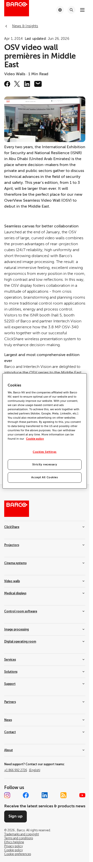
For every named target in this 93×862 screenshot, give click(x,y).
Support (10, 684)
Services (10, 659)
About (8, 750)
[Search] (71, 10)
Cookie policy (35, 438)
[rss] (63, 795)
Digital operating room (20, 641)
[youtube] (82, 795)
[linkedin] (27, 84)
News (8, 720)
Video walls (12, 581)
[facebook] (7, 84)
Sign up (15, 816)
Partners (10, 702)
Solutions (10, 671)
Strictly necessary (44, 464)
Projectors (11, 545)
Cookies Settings (45, 452)
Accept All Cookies (44, 477)
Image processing (16, 629)
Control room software (20, 611)
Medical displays (15, 593)
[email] (38, 84)
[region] (44, 431)
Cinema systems (15, 563)
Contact (10, 732)
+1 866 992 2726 (22, 770)
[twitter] (17, 84)
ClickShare (11, 527)
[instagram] (7, 795)
